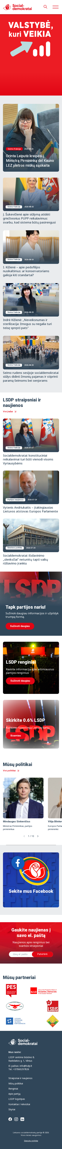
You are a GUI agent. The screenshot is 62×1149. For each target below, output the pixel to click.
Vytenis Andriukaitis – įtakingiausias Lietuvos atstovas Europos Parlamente (30, 509)
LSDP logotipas (16, 1098)
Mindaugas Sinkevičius (16, 821)
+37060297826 (21, 1069)
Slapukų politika (31, 1140)
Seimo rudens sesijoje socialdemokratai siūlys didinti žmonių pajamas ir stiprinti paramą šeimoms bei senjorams (31, 377)
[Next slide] (37, 836)
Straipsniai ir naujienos (20, 1078)
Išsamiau (15, 735)
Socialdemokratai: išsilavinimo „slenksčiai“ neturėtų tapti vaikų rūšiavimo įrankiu (25, 559)
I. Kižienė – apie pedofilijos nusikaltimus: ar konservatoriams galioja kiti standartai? (26, 271)
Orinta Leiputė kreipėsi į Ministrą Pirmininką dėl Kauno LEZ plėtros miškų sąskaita (30, 160)
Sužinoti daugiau (20, 626)
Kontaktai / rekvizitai (19, 1104)
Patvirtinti (42, 954)
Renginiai (13, 1088)
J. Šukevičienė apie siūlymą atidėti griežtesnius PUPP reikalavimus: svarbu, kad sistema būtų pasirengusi (29, 218)
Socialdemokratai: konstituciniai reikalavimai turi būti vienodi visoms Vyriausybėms (28, 459)
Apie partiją (14, 1093)
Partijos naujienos (15, 500)
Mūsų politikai (15, 1083)
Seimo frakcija (14, 149)
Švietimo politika (14, 548)
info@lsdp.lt (26, 1065)
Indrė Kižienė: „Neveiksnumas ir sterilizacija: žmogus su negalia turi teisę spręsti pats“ (27, 324)
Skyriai (11, 1109)
